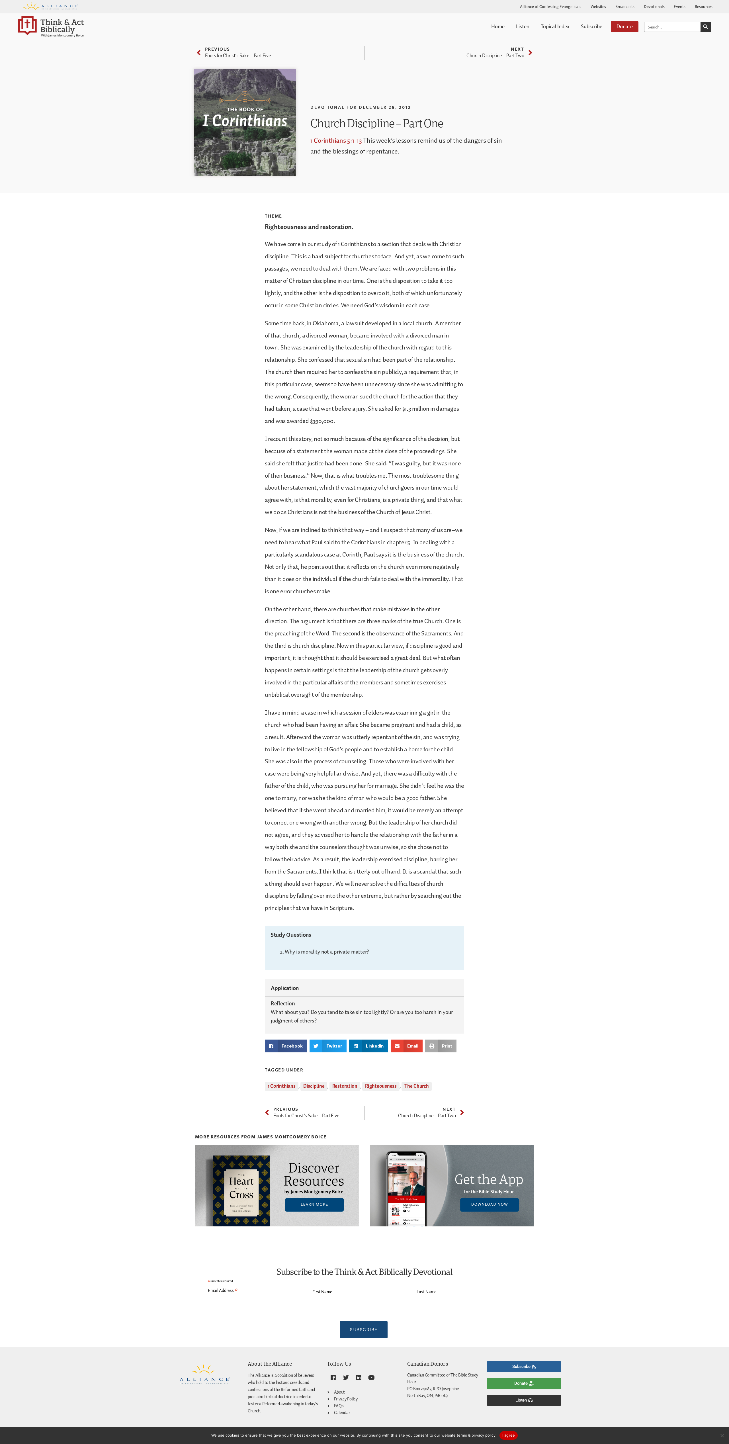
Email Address (223, 1291)
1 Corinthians (282, 1086)
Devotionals (654, 6)
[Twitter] (346, 1377)
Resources (703, 6)
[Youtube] (371, 1377)
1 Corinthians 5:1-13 (336, 140)
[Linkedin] (358, 1377)
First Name (322, 1292)
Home (498, 26)
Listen (522, 26)
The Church (416, 1086)
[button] (286, 1046)
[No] (722, 1435)
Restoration (344, 1086)
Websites (598, 6)
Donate (625, 26)
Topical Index (555, 26)
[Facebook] (333, 1377)
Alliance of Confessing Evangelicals (550, 6)
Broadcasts (624, 6)
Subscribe (591, 26)
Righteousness (381, 1086)
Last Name (427, 1292)
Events (679, 6)
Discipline (313, 1086)
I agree (508, 1435)
